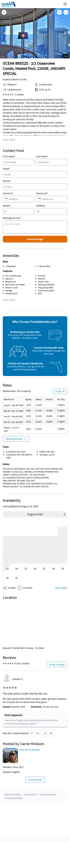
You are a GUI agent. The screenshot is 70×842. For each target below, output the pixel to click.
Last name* (42, 156)
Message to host (11, 218)
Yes (38, 733)
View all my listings (29, 749)
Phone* (7, 181)
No (51, 733)
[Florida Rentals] (8, 7)
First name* (9, 156)
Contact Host (35, 779)
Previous (5, 34)
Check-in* (8, 193)
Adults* (7, 205)
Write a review (57, 664)
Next (65, 34)
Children (40, 205)
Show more (9, 139)
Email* (6, 168)
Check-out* (42, 193)
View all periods (13, 438)
